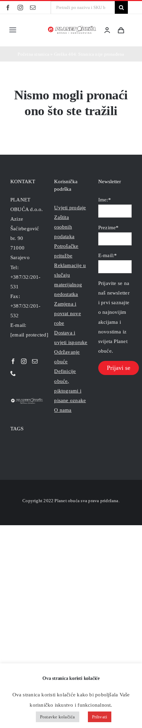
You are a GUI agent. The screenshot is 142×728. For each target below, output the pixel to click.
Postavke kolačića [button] (57, 716)
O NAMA (62, 410)
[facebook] (8, 7)
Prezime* (108, 227)
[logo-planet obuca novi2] (72, 28)
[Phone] (13, 373)
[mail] (33, 7)
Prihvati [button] (100, 716)
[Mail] (35, 361)
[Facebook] (13, 361)
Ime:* (104, 199)
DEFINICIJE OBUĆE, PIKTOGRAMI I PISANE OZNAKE (70, 385)
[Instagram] (24, 361)
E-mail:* (107, 255)
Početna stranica (33, 54)
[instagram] (20, 7)
